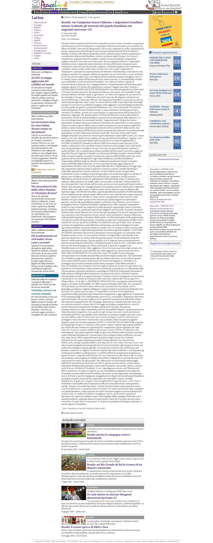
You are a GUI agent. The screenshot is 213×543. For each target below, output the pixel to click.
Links (36, 58)
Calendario (101, 12)
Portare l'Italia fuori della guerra (159, 75)
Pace (38, 12)
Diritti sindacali (79, 17)
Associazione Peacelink (168, 159)
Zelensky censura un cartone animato (43, 292)
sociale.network (157, 154)
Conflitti (37, 68)
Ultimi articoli (40, 22)
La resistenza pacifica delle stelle (160, 138)
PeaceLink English (42, 177)
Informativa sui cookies (132, 541)
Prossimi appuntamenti (164, 52)
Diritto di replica (148, 541)
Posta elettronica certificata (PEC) (167, 541)
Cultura (45, 12)
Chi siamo (75, 2)
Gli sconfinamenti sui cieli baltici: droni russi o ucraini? (44, 239)
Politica (37, 30)
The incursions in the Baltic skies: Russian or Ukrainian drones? (44, 190)
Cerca (125, 12)
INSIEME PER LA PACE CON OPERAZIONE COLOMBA (160, 60)
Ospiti (91, 12)
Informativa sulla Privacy (114, 541)
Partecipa (97, 2)
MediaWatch (38, 275)
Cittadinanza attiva (68, 12)
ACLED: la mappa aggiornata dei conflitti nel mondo (42, 81)
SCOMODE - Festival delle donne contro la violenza (159, 109)
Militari (37, 27)
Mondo (54, 12)
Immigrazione (40, 50)
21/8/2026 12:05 (167, 206)
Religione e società (42, 53)
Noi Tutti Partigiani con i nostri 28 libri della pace (161, 91)
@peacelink (154, 169)
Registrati (167, 12)
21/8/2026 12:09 (167, 169)
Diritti (37, 32)
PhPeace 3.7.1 (98, 541)
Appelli (37, 40)
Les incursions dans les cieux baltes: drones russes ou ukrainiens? (43, 127)
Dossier (37, 55)
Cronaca (38, 43)
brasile (80, 413)
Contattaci (86, 2)
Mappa (118, 12)
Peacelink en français (44, 112)
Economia (38, 35)
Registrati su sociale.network (165, 243)
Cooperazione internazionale (40, 46)
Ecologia (82, 12)
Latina (38, 17)
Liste (110, 12)
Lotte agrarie (94, 17)
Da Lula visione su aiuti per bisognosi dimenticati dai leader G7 (109, 496)
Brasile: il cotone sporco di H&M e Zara (84, 527)
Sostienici (108, 2)
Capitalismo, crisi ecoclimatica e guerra (160, 122)
